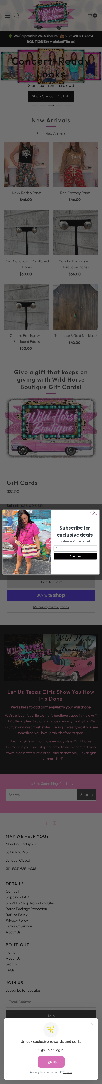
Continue (75, 556)
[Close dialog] (94, 513)
